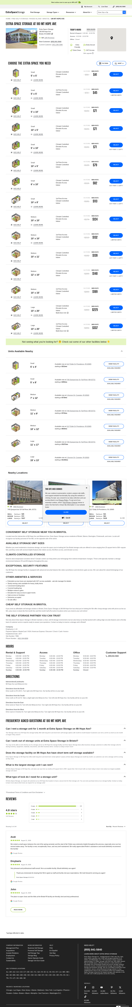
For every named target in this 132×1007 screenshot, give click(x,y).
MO (21, 975)
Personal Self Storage (35, 950)
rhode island (35, 19)
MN (14, 975)
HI (42, 972)
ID (45, 972)
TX (11, 978)
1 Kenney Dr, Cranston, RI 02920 (78, 395)
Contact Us (10, 958)
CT (25, 972)
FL (35, 972)
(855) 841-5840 (113, 656)
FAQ (51, 948)
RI (64, 975)
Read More (18, 909)
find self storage (20, 19)
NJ (36, 975)
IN (50, 972)
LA (60, 972)
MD (67, 972)
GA (39, 972)
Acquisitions (10, 950)
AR (10, 972)
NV (29, 975)
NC (47, 975)
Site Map (52, 953)
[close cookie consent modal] (86, 487)
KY (57, 972)
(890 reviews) (18, 507)
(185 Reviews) (49, 38)
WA (21, 978)
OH (50, 975)
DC (32, 972)
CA (17, 972)
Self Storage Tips (34, 953)
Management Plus (12, 948)
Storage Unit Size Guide (36, 960)
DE (28, 972)
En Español (53, 950)
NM (39, 975)
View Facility (114, 364)
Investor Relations (12, 953)
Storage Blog (32, 955)
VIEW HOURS (91, 29)
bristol (46, 19)
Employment (10, 955)
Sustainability (10, 960)
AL (7, 972)
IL (47, 972)
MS (18, 975)
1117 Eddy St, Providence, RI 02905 (79, 364)
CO (21, 972)
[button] (66, 354)
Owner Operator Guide (35, 958)
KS (53, 972)
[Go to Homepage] (12, 12)
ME (64, 972)
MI (10, 975)
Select (116, 74)
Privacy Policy (54, 955)
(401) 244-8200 (23, 638)
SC (67, 975)
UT (14, 978)
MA (7, 975)
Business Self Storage (35, 948)
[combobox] (112, 12)
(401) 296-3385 (57, 45)
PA (61, 975)
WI (25, 978)
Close (66, 512)
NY (43, 975)
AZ (14, 972)
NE (25, 975)
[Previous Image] (8, 37)
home (8, 19)
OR (57, 975)
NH (32, 975)
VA (18, 978)
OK (54, 975)
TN (7, 978)
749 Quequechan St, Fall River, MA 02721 (81, 380)
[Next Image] (34, 37)
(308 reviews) (100, 507)
